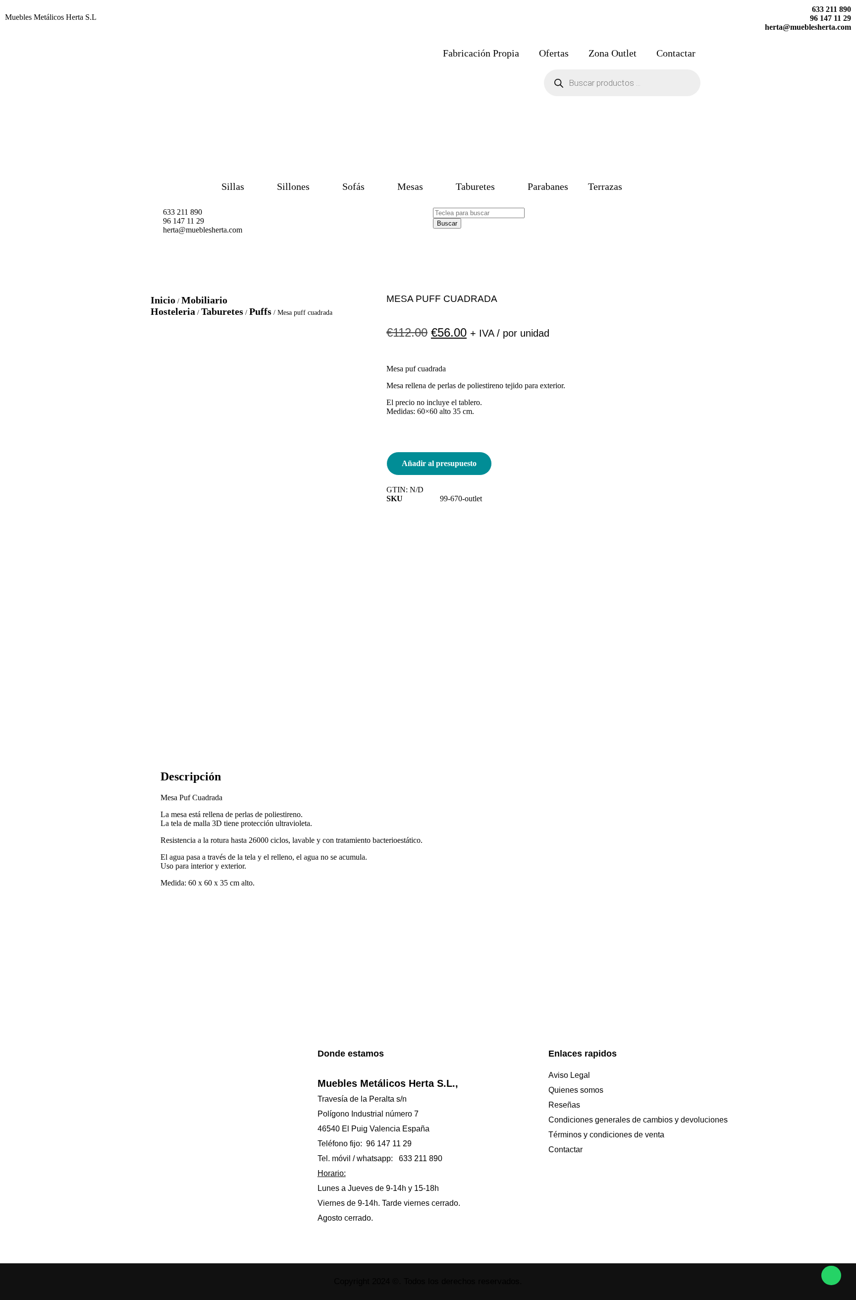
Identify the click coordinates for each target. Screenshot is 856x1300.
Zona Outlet (612, 53)
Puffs (260, 311)
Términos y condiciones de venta (606, 1134)
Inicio (163, 300)
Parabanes (548, 186)
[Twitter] (208, 1126)
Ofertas (554, 53)
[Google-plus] (230, 1126)
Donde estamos (351, 1054)
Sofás (353, 186)
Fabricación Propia (481, 53)
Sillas (232, 186)
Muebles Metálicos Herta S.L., (388, 1083)
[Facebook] (141, 1126)
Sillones (293, 186)
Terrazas (605, 186)
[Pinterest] (163, 1126)
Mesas (410, 186)
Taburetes (475, 186)
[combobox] (479, 213)
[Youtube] (253, 1126)
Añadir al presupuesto (439, 463)
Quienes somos (575, 1090)
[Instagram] (186, 1126)
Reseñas (564, 1105)
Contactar (676, 53)
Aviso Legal (569, 1075)
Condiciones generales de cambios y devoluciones (638, 1120)
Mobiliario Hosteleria (189, 306)
